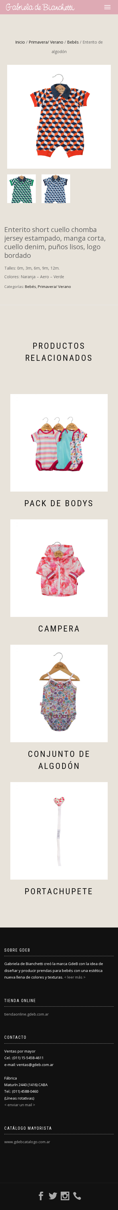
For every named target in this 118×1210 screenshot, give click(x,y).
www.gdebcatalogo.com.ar (27, 1141)
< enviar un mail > (19, 1104)
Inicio (20, 42)
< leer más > (75, 977)
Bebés (73, 42)
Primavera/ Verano (46, 42)
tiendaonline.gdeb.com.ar (26, 1014)
